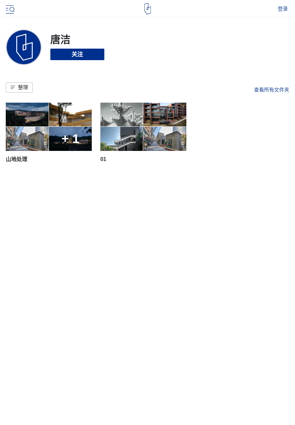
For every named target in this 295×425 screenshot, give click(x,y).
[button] (19, 87)
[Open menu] (9, 9)
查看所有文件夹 (271, 89)
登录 (283, 8)
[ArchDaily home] (147, 8)
